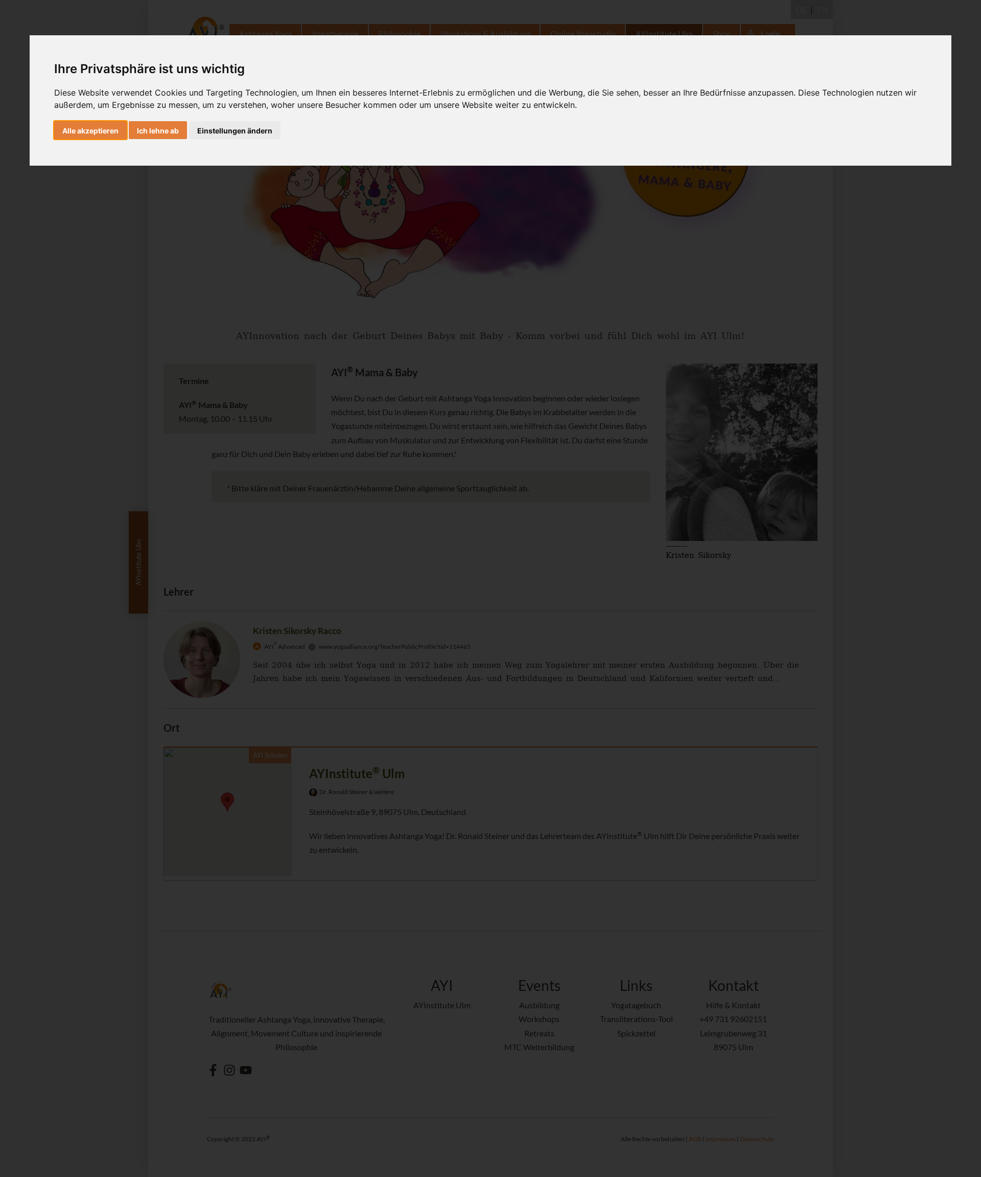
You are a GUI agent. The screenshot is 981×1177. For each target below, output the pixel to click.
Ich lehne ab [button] (158, 130)
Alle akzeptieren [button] (90, 130)
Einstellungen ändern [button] (234, 130)
